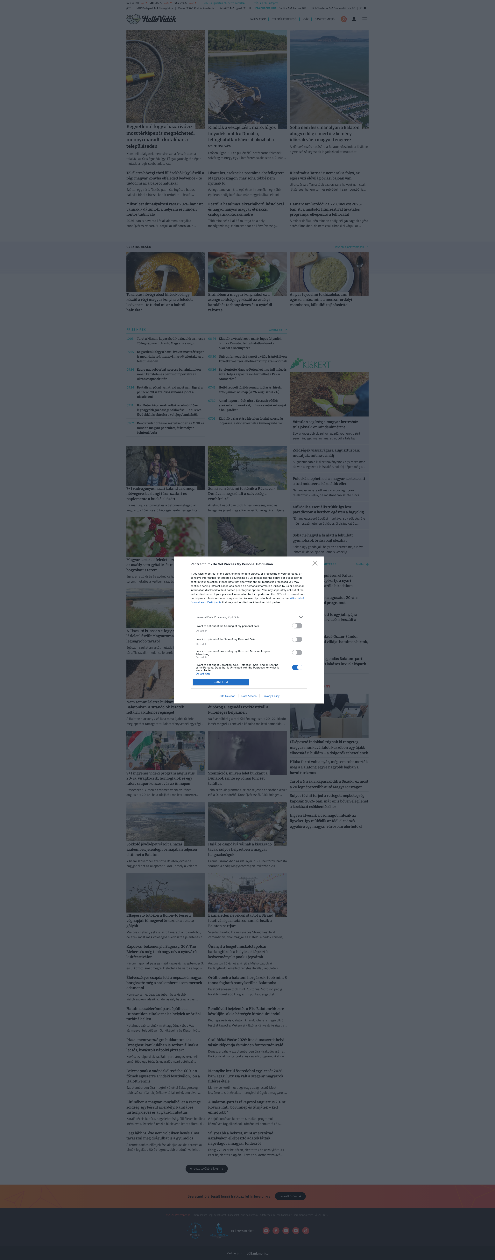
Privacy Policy (271, 695)
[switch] (297, 625)
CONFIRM (221, 682)
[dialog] (249, 630)
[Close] (316, 564)
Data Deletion (227, 695)
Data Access (249, 695)
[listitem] (249, 617)
